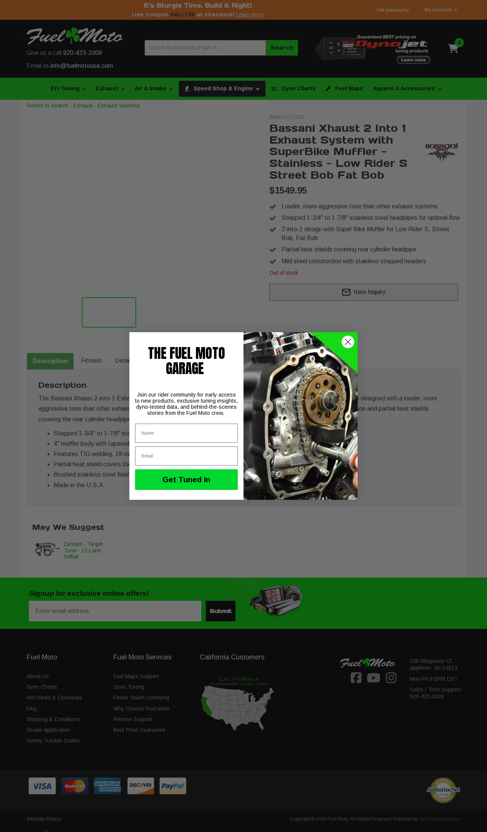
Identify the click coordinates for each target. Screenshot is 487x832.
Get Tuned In (186, 479)
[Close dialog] (348, 342)
